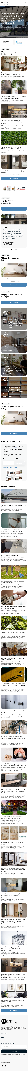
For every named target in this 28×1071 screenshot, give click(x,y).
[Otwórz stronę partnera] (14, 188)
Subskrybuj (14, 1051)
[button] (2, 2)
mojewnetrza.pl (7, 1062)
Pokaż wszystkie (14, 178)
